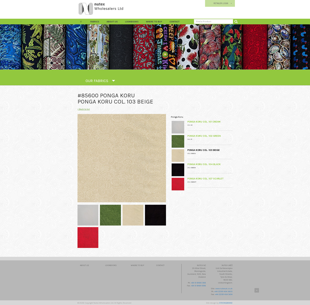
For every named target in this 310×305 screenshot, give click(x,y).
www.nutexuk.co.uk (223, 288)
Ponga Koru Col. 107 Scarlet (205, 178)
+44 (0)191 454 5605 (223, 291)
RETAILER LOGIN (221, 3)
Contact (175, 21)
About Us (112, 21)
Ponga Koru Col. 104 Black (204, 164)
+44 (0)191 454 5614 (223, 294)
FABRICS (94, 21)
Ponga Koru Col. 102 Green (204, 135)
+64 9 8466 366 (198, 283)
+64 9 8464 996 (198, 286)
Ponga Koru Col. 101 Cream (203, 121)
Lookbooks (132, 21)
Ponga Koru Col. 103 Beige (203, 150)
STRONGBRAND (225, 303)
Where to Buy (154, 21)
